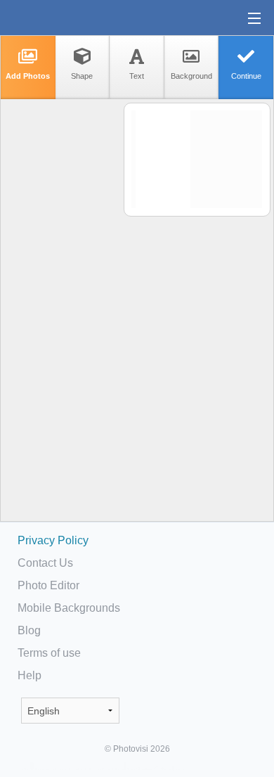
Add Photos (28, 76)
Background (191, 76)
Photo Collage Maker (55, 17)
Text (136, 76)
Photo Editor (48, 585)
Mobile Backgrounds (69, 608)
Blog (29, 630)
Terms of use (49, 653)
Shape (82, 76)
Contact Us (45, 563)
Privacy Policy (53, 540)
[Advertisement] (61, 321)
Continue (246, 76)
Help (29, 675)
